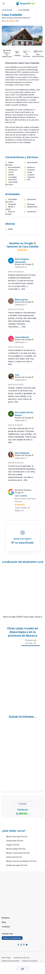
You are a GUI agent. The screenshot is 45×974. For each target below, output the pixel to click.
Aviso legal (6, 958)
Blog (4, 922)
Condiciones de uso (21, 958)
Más (23, 289)
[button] (9, 21)
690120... (24, 813)
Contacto (6, 926)
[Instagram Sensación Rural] (21, 944)
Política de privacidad (10, 961)
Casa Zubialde (21, 496)
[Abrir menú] (4, 4)
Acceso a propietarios (12, 938)
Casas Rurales (7, 10)
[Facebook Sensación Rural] (18, 944)
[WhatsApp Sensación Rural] (24, 944)
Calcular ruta (7, 933)
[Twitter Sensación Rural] (27, 944)
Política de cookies (29, 961)
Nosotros (6, 918)
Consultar (22, 804)
